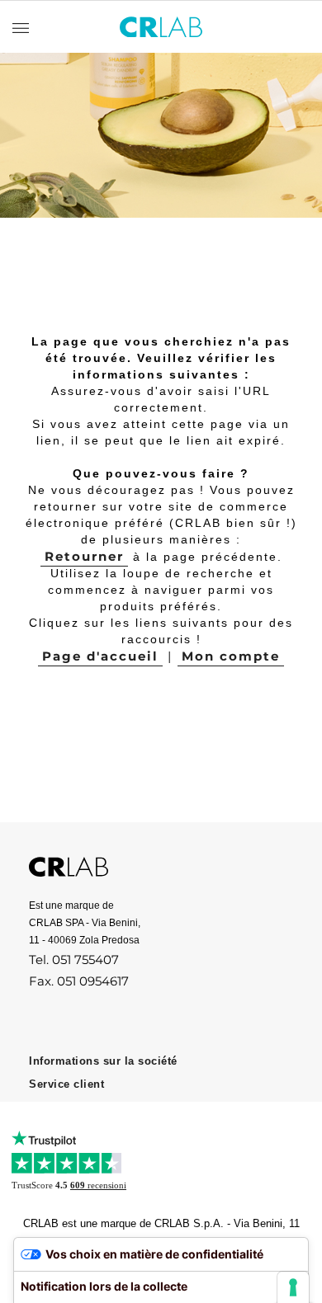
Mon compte (231, 656)
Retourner (84, 556)
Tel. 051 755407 (74, 959)
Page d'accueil (100, 656)
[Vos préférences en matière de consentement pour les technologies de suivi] (293, 1287)
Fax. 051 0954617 (79, 981)
